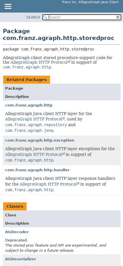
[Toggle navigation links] (8, 7)
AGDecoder (17, 232)
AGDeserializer (20, 259)
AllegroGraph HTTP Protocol (39, 62)
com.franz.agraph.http (28, 105)
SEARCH (33, 17)
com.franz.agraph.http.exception (39, 140)
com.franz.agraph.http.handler (37, 170)
